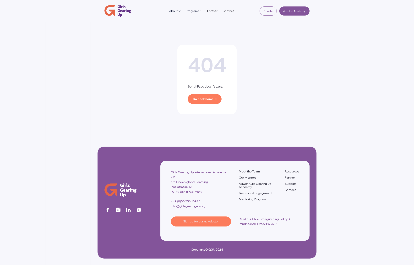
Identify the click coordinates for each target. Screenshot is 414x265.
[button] (174, 11)
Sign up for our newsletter (201, 221)
